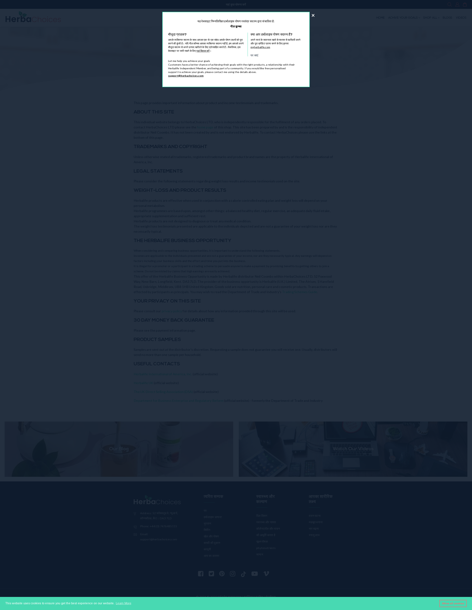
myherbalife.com (260, 47)
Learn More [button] (123, 603)
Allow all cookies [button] (453, 603)
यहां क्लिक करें (202, 50)
